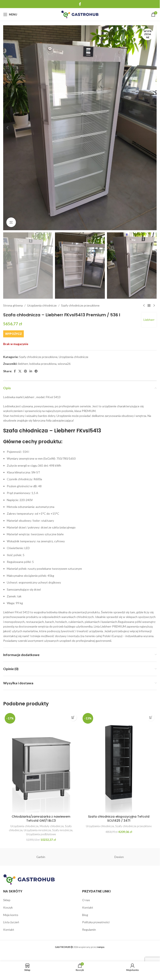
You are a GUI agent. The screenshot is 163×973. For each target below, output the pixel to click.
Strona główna (13, 305)
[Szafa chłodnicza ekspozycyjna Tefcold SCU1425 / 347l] (119, 762)
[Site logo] (79, 14)
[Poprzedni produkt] (143, 305)
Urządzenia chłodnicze (42, 305)
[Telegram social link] (36, 371)
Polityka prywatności (96, 922)
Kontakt (8, 929)
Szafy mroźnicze (62, 830)
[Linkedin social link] (30, 371)
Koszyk (8, 907)
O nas (86, 900)
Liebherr (149, 319)
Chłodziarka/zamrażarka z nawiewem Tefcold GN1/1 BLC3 (41, 818)
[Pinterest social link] (25, 371)
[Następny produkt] (154, 305)
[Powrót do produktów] (149, 305)
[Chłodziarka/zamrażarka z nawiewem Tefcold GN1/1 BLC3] (41, 762)
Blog (85, 915)
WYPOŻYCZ (13, 334)
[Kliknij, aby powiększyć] (11, 222)
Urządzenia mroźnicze (37, 830)
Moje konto (10, 915)
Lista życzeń (11, 922)
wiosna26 (64, 363)
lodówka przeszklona (42, 363)
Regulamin (89, 929)
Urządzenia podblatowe (41, 834)
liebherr (23, 363)
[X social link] (20, 371)
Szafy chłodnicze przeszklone (80, 305)
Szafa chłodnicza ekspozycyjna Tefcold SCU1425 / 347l (118, 818)
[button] (7, 128)
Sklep (6, 900)
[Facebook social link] (80, 4)
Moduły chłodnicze (52, 826)
